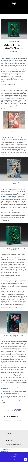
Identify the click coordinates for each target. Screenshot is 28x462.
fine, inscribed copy (13, 387)
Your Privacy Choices (7, 449)
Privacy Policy (14, 445)
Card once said (8, 379)
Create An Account (11, 440)
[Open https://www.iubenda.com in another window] (15, 460)
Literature (11, 41)
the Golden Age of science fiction (13, 58)
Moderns (17, 41)
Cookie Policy (14, 456)
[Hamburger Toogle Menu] (3, 4)
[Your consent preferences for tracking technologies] (25, 459)
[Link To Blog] (14, 3)
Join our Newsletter (11, 437)
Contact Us (9, 433)
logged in (11, 420)
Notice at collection (4, 451)
